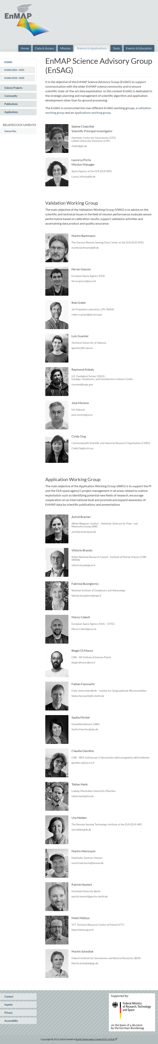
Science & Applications (92, 48)
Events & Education (139, 48)
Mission (65, 48)
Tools (116, 48)
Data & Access (44, 48)
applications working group (93, 112)
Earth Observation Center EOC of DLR (95, 1039)
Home (25, 48)
